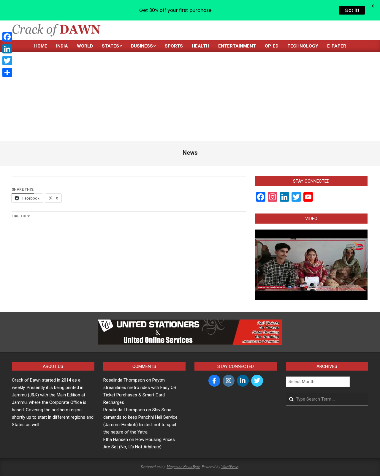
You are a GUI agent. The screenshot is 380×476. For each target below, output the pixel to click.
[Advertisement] (190, 96)
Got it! (352, 10)
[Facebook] (7, 37)
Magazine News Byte (183, 466)
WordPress (229, 466)
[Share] (7, 72)
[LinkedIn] (7, 49)
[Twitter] (7, 61)
